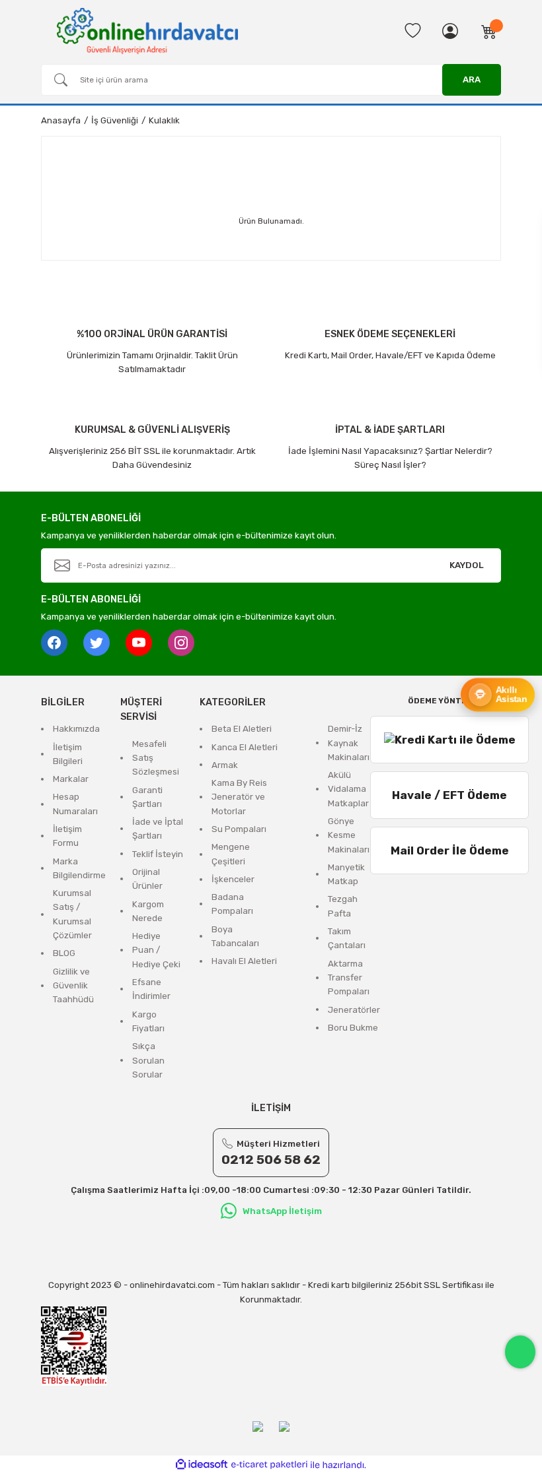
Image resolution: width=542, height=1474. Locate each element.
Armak (225, 765)
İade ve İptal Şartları (157, 829)
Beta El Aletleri (242, 729)
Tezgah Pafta (343, 906)
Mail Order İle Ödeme (450, 850)
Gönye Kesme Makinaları (348, 835)
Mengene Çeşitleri (231, 854)
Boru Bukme (353, 1028)
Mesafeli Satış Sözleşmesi (155, 758)
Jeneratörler (354, 1010)
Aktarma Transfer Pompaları (348, 978)
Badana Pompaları (232, 904)
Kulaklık (164, 120)
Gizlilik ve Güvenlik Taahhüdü (73, 986)
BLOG (64, 953)
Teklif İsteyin (157, 854)
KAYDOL (466, 565)
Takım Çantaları (347, 938)
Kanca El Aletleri (245, 747)
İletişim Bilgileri (68, 754)
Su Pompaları (239, 829)
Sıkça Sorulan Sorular (148, 1060)
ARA (472, 79)
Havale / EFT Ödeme (449, 795)
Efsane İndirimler (151, 989)
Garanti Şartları (147, 797)
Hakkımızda (76, 729)
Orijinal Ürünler (147, 879)
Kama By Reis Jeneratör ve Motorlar (239, 797)
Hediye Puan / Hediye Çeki (156, 950)
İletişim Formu (67, 836)
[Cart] (489, 31)
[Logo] (147, 30)
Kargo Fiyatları (148, 1021)
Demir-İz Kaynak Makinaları (348, 743)
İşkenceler (233, 879)
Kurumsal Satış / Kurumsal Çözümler (72, 914)
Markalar (71, 779)
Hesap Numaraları (75, 804)
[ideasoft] (201, 1465)
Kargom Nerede (148, 911)
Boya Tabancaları (235, 936)
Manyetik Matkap (346, 874)
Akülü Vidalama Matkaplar (348, 789)
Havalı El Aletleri (244, 961)
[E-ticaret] (269, 1465)
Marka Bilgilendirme (79, 868)
